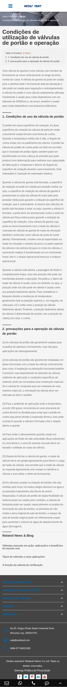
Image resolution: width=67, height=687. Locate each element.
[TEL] (33, 683)
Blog (22, 16)
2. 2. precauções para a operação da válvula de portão (32, 61)
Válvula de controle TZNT (21, 590)
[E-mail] (6, 683)
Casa (4, 16)
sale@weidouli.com (20, 640)
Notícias (14, 16)
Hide (26, 53)
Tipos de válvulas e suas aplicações (23, 556)
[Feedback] (47, 683)
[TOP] (60, 683)
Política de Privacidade (37, 670)
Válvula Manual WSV (17, 582)
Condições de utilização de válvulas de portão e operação (30, 20)
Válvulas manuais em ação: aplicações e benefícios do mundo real (32, 547)
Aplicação (9, 614)
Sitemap (19, 670)
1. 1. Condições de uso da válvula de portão (27, 57)
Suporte (8, 606)
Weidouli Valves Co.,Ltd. (37, 661)
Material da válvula (16, 598)
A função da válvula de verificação (22, 565)
